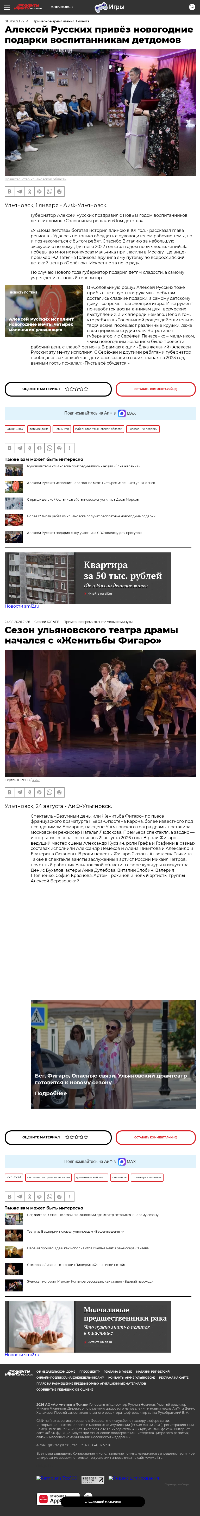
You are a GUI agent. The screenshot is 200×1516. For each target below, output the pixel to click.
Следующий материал (103, 1502)
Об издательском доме (55, 1371)
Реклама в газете (118, 1371)
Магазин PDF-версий (153, 1371)
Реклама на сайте (174, 1377)
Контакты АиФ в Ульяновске (131, 1377)
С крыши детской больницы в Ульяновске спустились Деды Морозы (83, 499)
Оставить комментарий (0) (155, 389)
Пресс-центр (89, 1371)
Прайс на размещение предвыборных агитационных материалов (91, 1383)
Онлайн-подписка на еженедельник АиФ (70, 1377)
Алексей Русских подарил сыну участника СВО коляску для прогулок (84, 533)
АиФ (36, 780)
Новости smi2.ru (22, 606)
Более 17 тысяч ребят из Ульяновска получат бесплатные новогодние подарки (91, 516)
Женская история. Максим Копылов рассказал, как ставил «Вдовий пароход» (90, 1281)
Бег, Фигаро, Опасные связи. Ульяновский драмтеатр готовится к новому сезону (111, 1079)
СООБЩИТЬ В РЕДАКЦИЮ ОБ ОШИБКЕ (64, 1389)
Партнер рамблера (177, 1484)
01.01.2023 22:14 (16, 21)
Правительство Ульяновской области (35, 179)
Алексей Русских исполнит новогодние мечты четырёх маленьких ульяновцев (91, 483)
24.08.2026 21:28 (17, 622)
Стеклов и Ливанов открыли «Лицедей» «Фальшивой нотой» (76, 1265)
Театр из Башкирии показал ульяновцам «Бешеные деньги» (75, 1231)
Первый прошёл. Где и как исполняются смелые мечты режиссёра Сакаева (88, 1248)
